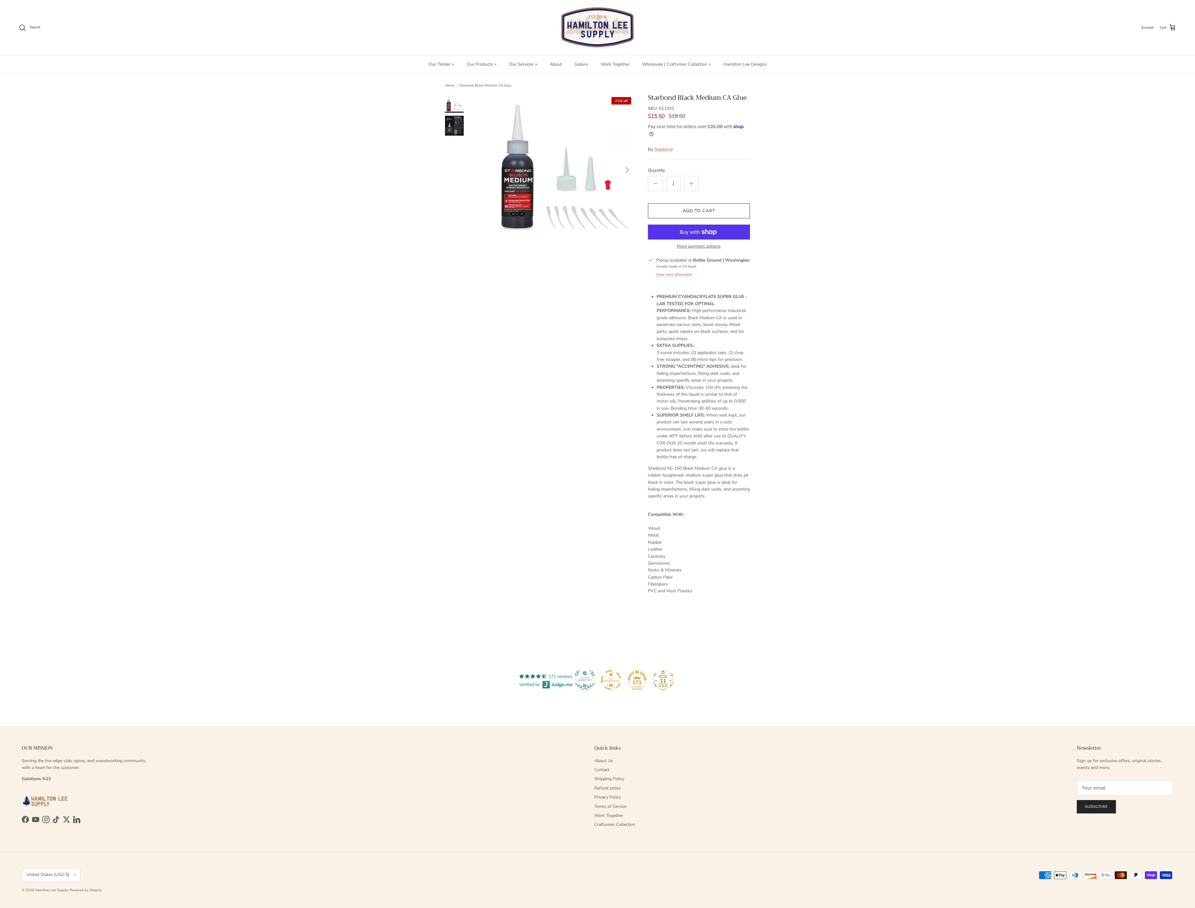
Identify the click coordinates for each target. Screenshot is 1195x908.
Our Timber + (441, 64)
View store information (674, 274)
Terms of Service (610, 806)
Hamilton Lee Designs (745, 64)
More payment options (699, 246)
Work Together (615, 64)
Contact (601, 770)
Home (449, 85)
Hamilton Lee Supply (51, 890)
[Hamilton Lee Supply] (597, 27)
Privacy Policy (607, 797)
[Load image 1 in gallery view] (561, 167)
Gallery (581, 64)
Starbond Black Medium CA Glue (485, 85)
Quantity (656, 170)
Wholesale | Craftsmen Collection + (676, 64)
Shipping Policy (609, 779)
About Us (603, 761)
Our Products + (482, 64)
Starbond (663, 149)
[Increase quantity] (691, 183)
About (556, 64)
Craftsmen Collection (614, 824)
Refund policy (607, 788)
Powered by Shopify (86, 890)
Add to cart (699, 211)
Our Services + (523, 64)
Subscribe (1096, 806)
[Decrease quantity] (655, 183)
